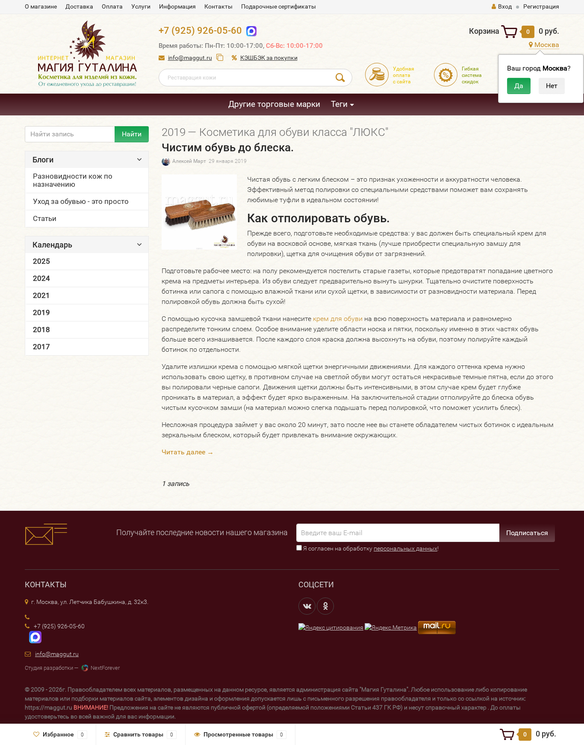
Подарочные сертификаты (278, 6)
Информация (177, 6)
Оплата (112, 6)
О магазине (41, 6)
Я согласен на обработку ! (370, 548)
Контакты (218, 6)
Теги (339, 104)
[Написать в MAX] (33, 636)
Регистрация (541, 6)
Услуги (140, 6)
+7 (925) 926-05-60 (200, 30)
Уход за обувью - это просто (81, 201)
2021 (41, 295)
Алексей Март (189, 161)
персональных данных (405, 548)
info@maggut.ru (190, 57)
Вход (505, 6)
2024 (41, 278)
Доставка (79, 6)
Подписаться (527, 533)
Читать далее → (188, 452)
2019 (41, 312)
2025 (41, 261)
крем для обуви (338, 319)
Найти (132, 134)
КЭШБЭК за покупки (269, 57)
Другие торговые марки (274, 104)
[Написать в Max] (249, 30)
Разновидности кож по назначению (72, 180)
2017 (41, 346)
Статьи (44, 218)
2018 (41, 329)
